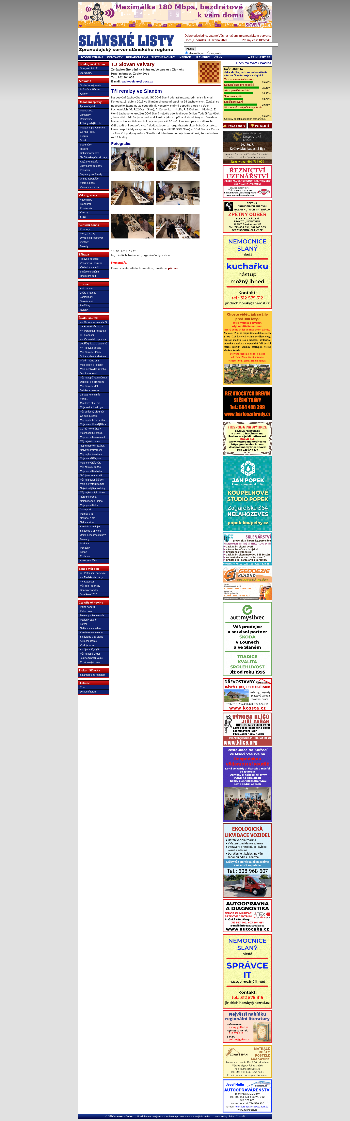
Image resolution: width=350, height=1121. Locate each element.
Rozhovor (85, 556)
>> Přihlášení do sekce (93, 573)
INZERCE (185, 57)
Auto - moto (86, 288)
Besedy (84, 246)
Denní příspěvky (89, 590)
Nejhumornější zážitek (92, 445)
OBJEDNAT (86, 72)
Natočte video (87, 522)
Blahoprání (86, 204)
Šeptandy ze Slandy (91, 174)
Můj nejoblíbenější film (92, 420)
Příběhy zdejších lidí (91, 123)
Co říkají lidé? (87, 131)
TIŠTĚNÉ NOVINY (163, 57)
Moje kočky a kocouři (91, 364)
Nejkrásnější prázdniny (92, 488)
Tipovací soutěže (89, 259)
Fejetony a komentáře (92, 615)
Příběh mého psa (89, 360)
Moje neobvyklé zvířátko (93, 369)
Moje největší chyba (91, 471)
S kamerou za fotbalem (92, 674)
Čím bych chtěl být (90, 403)
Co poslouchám (88, 416)
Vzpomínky (86, 199)
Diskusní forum (88, 691)
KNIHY (218, 57)
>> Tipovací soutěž (90, 347)
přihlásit (173, 268)
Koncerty (85, 229)
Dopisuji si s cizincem (92, 381)
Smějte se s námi (89, 271)
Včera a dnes (87, 183)
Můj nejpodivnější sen (92, 479)
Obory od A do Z (88, 68)
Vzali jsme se (87, 645)
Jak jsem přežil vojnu (91, 658)
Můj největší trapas (90, 467)
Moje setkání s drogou (92, 407)
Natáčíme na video (90, 628)
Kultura (84, 136)
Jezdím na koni (88, 373)
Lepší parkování (233, 101)
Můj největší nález (90, 441)
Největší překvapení (91, 450)
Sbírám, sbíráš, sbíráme (93, 356)
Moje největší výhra (90, 458)
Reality (84, 309)
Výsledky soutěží (89, 267)
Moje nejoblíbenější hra (93, 424)
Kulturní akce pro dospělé (239, 84)
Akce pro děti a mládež (237, 90)
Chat (82, 687)
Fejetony (85, 539)
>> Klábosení (87, 335)
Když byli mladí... (89, 161)
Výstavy (84, 242)
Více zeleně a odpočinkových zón (243, 107)
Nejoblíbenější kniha (91, 501)
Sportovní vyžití (233, 96)
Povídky (84, 543)
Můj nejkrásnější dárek (92, 492)
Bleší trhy (85, 305)
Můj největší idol (89, 386)
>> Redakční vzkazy (91, 326)
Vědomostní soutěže (91, 263)
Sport (83, 140)
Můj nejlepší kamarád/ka (93, 377)
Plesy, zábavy (87, 233)
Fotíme (84, 624)
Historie (84, 148)
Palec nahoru (87, 607)
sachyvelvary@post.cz (137, 81)
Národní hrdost (88, 496)
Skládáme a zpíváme (91, 636)
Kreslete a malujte (90, 526)
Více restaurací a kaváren (239, 79)
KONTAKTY (115, 57)
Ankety (84, 93)
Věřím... (84, 399)
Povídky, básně (88, 619)
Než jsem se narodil (91, 475)
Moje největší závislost (92, 437)
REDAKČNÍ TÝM (137, 57)
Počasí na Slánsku (90, 89)
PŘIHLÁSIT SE (260, 57)
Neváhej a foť (87, 518)
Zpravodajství (87, 106)
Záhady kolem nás (90, 394)
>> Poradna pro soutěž (93, 330)
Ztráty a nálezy (88, 292)
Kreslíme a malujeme (91, 632)
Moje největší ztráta (90, 462)
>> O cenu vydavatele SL (94, 322)
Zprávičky (85, 114)
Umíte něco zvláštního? (93, 535)
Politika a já (86, 513)
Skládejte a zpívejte (90, 530)
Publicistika (86, 110)
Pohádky (85, 547)
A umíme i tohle (88, 641)
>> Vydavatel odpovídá (93, 339)
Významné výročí (89, 187)
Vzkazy (84, 212)
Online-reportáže (89, 178)
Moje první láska (89, 505)
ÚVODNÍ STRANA (91, 57)
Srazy (83, 216)
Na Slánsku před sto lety (93, 157)
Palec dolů (86, 611)
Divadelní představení (92, 237)
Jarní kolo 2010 (88, 594)
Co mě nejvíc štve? (90, 428)
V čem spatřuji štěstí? (91, 433)
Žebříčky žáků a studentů (93, 343)
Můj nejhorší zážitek (91, 454)
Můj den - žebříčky (90, 586)
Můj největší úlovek (90, 352)
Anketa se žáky (88, 560)
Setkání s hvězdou (90, 390)
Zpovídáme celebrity (91, 166)
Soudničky (86, 144)
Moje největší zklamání (92, 484)
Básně (83, 552)
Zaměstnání (86, 297)
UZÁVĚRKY (202, 57)
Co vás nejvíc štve (90, 662)
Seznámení (86, 301)
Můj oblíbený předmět (92, 411)
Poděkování (86, 208)
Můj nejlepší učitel (90, 653)
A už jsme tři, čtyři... (90, 649)
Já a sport (85, 509)
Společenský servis (90, 85)
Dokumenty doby (89, 153)
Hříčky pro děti (88, 276)
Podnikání (85, 170)
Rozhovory (86, 119)
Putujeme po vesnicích (92, 127)
